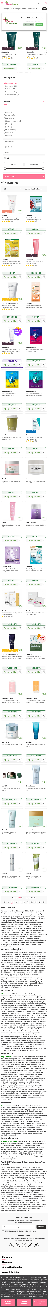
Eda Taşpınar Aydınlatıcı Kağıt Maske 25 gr (10, 394)
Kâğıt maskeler (7, 1057)
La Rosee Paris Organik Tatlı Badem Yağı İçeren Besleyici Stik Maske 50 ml (35, 701)
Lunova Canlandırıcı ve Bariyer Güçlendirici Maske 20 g (36, 657)
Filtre (5, 189)
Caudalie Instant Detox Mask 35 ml (10, 55)
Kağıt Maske (11, 86)
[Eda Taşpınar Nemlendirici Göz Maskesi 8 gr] (36, 336)
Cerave (28, 435)
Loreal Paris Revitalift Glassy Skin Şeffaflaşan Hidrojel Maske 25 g (11, 569)
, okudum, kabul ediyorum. (20, 1231)
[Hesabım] (42, 3)
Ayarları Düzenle (8, 1302)
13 (36, 902)
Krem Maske (11, 92)
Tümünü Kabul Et (39, 1302)
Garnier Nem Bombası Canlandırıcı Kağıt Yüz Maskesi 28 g (33, 218)
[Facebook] (24, 1247)
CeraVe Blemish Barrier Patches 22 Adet (34, 438)
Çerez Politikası (39, 1296)
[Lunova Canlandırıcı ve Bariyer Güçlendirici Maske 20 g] (36, 643)
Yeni (7, 152)
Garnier (29, 216)
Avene (4, 216)
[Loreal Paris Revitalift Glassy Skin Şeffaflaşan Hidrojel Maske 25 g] (12, 555)
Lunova (29, 654)
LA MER (4, 786)
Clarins (28, 742)
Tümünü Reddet (24, 1302)
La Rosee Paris (7, 698)
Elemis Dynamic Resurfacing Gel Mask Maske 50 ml (11, 877)
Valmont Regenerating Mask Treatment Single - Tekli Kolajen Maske (36, 833)
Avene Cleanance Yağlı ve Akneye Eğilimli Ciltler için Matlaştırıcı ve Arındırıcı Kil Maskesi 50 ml (11, 218)
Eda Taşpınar (31, 347)
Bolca (4, 610)
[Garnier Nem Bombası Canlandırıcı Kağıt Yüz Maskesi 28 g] (36, 204)
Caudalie (5, 52)
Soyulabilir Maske (12, 95)
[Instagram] (36, 1247)
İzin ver (39, 25)
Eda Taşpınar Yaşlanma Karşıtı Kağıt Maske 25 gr (34, 394)
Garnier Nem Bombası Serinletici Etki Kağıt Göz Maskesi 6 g (34, 306)
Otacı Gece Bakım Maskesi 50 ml (11, 526)
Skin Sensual (31, 523)
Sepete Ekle (10, 69)
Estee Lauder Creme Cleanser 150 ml (9, 833)
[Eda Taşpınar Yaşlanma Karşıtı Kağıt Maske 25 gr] (36, 379)
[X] (18, 1247)
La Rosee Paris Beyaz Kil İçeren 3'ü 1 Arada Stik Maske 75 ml (11, 701)
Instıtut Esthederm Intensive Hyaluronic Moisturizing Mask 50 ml (12, 657)
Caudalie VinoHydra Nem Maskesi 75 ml (34, 262)
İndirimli (9, 147)
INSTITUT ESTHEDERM (10, 303)
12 (32, 902)
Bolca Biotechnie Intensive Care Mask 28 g (35, 613)
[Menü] (2, 3)
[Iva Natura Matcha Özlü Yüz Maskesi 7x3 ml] (12, 423)
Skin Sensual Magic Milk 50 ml (36, 525)
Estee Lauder (31, 786)
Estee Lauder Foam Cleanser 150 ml (36, 789)
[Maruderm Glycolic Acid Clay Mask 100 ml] (36, 467)
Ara (44, 9)
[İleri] (39, 902)
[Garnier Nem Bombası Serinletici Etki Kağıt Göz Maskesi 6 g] (36, 292)
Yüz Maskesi (10, 83)
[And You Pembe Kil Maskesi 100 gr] (12, 467)
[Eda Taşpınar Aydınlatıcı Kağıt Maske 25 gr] (12, 379)
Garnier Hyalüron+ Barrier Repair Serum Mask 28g (34, 569)
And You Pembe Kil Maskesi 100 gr (11, 482)
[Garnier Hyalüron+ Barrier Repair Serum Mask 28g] (36, 555)
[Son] (43, 902)
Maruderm (30, 479)
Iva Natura (6, 435)
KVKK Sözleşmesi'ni (11, 1231)
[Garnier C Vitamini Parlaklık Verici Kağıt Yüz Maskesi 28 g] (12, 248)
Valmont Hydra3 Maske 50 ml (12, 744)
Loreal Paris (6, 567)
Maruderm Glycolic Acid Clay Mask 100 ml (35, 482)
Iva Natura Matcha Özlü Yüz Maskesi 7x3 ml (11, 438)
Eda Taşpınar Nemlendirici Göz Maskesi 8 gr (35, 350)
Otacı (4, 523)
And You (5, 479)
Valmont (5, 742)
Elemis (4, 874)
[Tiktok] (30, 1247)
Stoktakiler (10, 142)
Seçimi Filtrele (10, 177)
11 (27, 902)
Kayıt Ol (41, 1227)
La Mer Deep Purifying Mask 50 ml (11, 789)
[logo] (12, 3)
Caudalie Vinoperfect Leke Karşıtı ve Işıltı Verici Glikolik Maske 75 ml (11, 350)
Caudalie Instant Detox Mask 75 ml (35, 55)
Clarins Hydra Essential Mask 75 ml (35, 745)
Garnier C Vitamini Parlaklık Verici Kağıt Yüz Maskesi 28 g (11, 262)
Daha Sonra (29, 25)
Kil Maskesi (10, 89)
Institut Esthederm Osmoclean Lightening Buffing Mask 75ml (10, 306)
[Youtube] (11, 1247)
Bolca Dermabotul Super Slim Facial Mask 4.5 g (12, 613)
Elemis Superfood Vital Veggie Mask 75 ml (33, 877)
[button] (19, 72)
